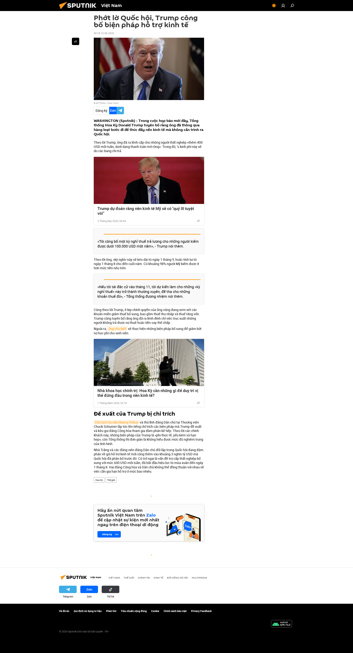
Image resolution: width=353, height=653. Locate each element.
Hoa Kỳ (99, 479)
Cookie (155, 611)
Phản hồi (111, 611)
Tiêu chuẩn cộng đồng (134, 611)
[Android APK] (281, 624)
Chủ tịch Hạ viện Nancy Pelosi (116, 422)
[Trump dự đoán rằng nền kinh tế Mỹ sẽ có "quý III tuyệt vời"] (149, 180)
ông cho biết (117, 328)
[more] (198, 220)
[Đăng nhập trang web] (283, 5)
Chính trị (144, 577)
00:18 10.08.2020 (104, 33)
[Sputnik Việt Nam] (79, 10)
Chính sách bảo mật (175, 611)
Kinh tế (158, 577)
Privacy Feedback (201, 611)
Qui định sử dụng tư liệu (88, 611)
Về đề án (64, 611)
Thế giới (111, 479)
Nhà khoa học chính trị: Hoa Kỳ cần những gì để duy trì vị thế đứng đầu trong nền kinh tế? (147, 393)
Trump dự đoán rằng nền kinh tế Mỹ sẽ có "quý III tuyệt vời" (145, 211)
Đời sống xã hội (177, 577)
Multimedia (199, 577)
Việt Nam (114, 577)
